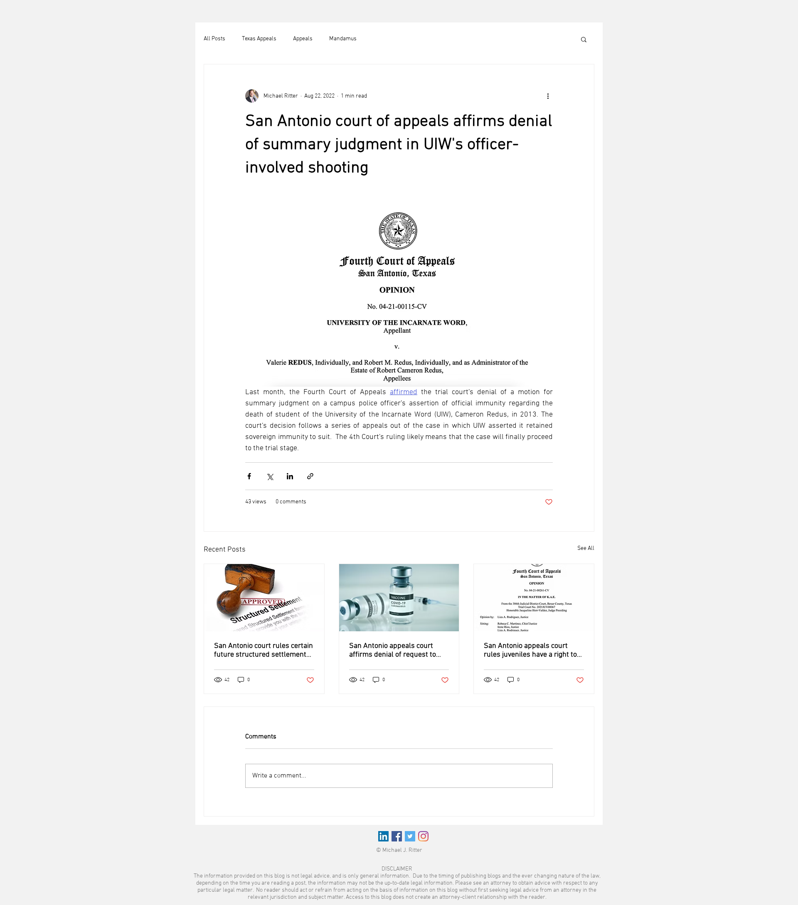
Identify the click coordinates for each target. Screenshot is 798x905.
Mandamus (343, 38)
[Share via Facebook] (249, 476)
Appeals (303, 38)
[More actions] (548, 96)
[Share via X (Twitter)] (269, 476)
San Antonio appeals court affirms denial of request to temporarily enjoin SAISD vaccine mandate (392, 650)
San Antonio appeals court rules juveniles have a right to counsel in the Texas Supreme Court (531, 650)
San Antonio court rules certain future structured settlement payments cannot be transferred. (263, 650)
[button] (584, 39)
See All (585, 548)
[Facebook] (397, 836)
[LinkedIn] (383, 836)
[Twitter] (410, 836)
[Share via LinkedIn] (290, 476)
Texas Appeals (259, 38)
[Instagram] (423, 836)
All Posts (214, 38)
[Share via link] (310, 476)
